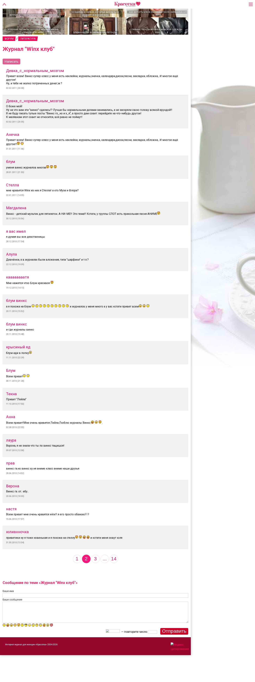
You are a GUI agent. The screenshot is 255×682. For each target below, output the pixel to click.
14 (114, 571)
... (105, 571)
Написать (11, 73)
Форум (9, 50)
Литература (28, 50)
